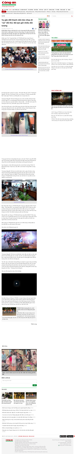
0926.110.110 (25, 436)
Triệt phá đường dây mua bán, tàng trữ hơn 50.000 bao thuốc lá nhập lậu (44, 64)
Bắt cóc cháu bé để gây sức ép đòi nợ (10, 427)
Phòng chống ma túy (30, 11)
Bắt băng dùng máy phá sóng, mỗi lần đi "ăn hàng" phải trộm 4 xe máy (17, 410)
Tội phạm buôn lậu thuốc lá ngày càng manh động (13, 425)
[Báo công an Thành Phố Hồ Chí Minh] (9, 3)
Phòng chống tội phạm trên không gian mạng (16, 11)
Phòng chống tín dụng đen (40, 11)
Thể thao (41, 9)
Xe (66, 9)
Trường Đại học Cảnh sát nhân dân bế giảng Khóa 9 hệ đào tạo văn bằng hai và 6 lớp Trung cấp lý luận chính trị (62, 54)
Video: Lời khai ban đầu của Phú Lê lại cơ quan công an (43, 58)
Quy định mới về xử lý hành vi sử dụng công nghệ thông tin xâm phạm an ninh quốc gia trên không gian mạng (62, 68)
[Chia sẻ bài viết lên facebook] (33, 29)
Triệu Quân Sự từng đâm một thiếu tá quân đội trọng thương (7, 402)
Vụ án (10, 9)
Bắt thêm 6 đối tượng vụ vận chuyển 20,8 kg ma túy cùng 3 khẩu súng (17, 423)
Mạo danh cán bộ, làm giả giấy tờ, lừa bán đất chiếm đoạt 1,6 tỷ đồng (17, 417)
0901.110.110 (31, 436)
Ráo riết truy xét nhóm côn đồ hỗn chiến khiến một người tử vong (19, 402)
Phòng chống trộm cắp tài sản (62, 11)
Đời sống (36, 9)
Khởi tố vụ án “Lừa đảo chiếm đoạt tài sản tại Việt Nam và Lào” (43, 53)
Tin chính (6, 9)
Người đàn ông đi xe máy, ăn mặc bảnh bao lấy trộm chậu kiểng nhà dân (17, 419)
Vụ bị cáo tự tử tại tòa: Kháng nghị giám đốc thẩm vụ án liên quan (16, 414)
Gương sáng (51, 9)
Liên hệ (15, 436)
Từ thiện (57, 9)
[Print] (35, 29)
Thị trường (30, 9)
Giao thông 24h (15, 9)
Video (69, 9)
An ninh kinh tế (23, 9)
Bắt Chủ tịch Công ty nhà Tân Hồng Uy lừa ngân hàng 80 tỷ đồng (16, 407)
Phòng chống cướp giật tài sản (20, 13)
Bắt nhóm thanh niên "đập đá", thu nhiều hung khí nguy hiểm (15, 412)
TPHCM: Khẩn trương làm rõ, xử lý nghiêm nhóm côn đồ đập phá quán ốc (26, 309)
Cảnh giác (53, 11)
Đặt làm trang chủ (8, 436)
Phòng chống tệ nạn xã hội (7, 13)
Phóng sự (49, 11)
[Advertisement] (46, 4)
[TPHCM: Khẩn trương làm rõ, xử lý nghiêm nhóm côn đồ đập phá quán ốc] (9, 311)
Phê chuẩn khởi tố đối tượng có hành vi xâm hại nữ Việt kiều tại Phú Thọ (44, 48)
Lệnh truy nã (29, 13)
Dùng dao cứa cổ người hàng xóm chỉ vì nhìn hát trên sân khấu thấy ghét (18, 430)
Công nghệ (62, 9)
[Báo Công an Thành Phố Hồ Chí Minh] (3, 9)
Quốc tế (46, 9)
